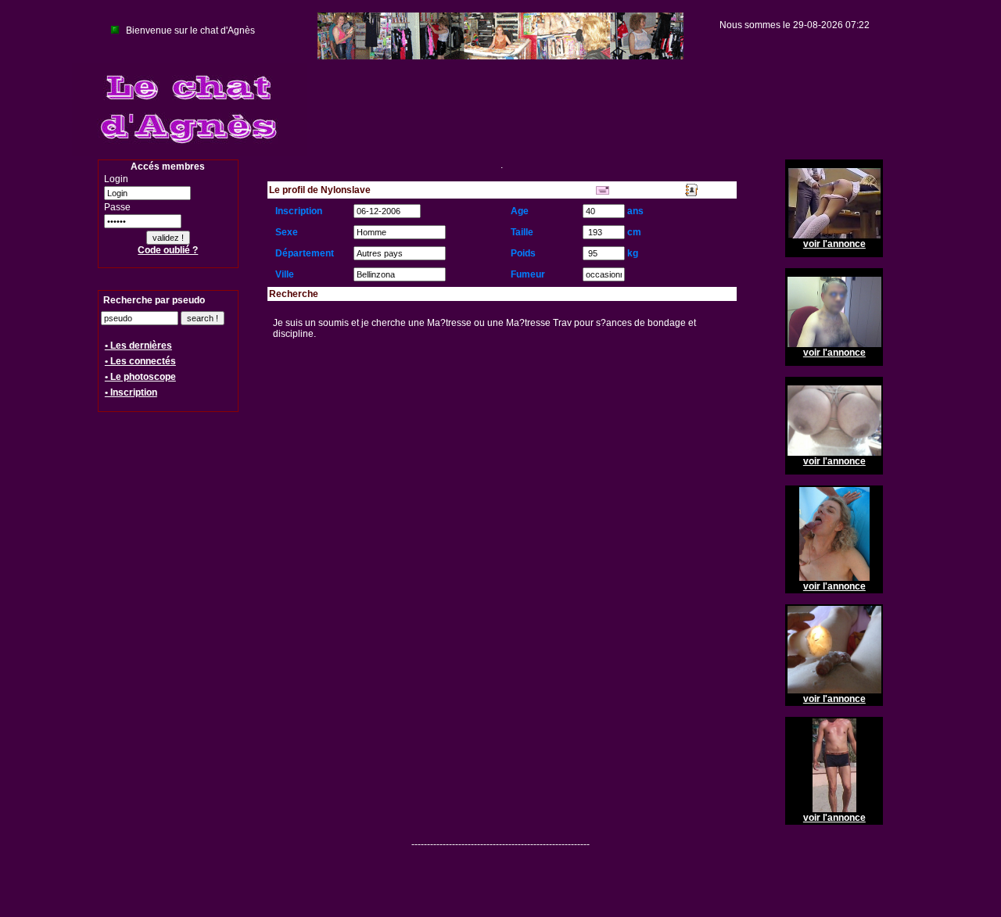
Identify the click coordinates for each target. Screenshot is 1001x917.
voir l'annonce (834, 243)
